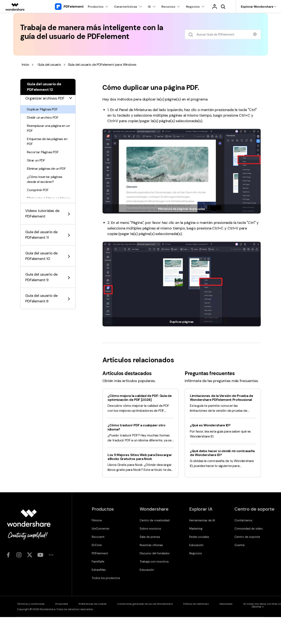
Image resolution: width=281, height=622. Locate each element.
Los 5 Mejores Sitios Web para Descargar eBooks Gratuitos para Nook (140, 457)
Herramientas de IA (202, 520)
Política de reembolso (196, 604)
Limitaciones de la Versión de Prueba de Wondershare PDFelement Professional (221, 398)
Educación (147, 570)
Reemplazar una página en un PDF (48, 128)
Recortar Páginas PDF (43, 152)
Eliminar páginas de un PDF (46, 168)
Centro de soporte (247, 537)
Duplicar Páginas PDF (42, 109)
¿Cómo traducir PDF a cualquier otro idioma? (136, 427)
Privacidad (61, 604)
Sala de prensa (150, 537)
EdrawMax (99, 570)
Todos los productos (106, 578)
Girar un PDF (36, 160)
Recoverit (98, 537)
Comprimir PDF (38, 190)
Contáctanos (243, 520)
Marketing (195, 528)
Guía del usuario (49, 64)
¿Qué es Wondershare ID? (210, 425)
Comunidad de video (249, 528)
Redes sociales (199, 537)
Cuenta (239, 545)
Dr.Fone (97, 545)
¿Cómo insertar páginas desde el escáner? (44, 179)
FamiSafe (98, 561)
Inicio (25, 64)
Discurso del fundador (155, 553)
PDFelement (100, 553)
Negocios (195, 553)
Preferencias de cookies (93, 604)
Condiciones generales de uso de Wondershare (145, 604)
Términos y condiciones (31, 604)
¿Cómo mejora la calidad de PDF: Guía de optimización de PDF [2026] (140, 398)
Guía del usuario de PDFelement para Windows (102, 64)
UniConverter (100, 528)
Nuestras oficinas (151, 545)
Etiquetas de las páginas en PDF (47, 141)
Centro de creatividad (155, 520)
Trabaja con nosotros (154, 561)
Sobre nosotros (150, 528)
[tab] (47, 96)
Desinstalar (226, 604)
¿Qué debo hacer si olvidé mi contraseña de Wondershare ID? (222, 453)
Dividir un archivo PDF (42, 117)
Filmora (97, 520)
